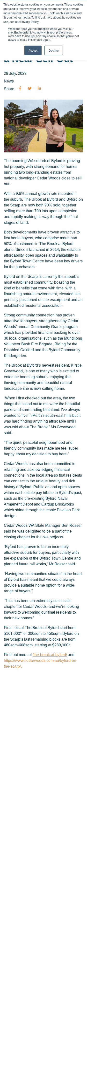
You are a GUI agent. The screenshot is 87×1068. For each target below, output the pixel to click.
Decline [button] (54, 50)
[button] (20, 89)
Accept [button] (33, 50)
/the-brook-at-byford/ (50, 655)
